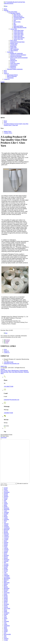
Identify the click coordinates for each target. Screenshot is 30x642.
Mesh (14, 24)
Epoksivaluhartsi (23, 370)
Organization (10, 77)
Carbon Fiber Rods (18, 31)
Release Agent (14, 43)
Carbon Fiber (13, 29)
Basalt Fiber (13, 46)
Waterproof (13, 67)
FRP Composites (14, 49)
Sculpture (12, 62)
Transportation (14, 64)
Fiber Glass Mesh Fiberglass (16, 372)
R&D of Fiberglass (12, 76)
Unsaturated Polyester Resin (17, 42)
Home (5, 8)
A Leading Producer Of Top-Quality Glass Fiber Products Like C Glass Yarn (16, 124)
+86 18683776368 (8, 362)
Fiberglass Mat (4, 372)
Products (6, 10)
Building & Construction (16, 53)
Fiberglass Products (15, 13)
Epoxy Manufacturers (13, 370)
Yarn (14, 20)
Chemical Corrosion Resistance (18, 54)
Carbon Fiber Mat (17, 36)
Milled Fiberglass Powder (19, 27)
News (5, 70)
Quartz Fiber (13, 47)
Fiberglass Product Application (15, 69)
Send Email (3, 437)
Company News (8, 133)
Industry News (7, 131)
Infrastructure (13, 60)
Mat (14, 23)
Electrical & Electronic (16, 56)
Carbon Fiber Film (18, 39)
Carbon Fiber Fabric (18, 30)
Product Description (12, 11)
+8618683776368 (8, 412)
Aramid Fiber (13, 44)
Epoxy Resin (13, 40)
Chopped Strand (17, 19)
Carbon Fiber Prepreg (18, 37)
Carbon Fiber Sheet (18, 33)
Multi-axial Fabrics (18, 26)
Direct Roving (17, 14)
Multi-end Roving (17, 16)
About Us (6, 73)
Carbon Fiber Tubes (18, 34)
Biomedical (13, 66)
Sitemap (3, 369)
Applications (10, 52)
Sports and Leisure (15, 63)
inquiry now (4, 366)
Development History (12, 75)
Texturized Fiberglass (18, 17)
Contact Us (7, 79)
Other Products (14, 50)
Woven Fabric (17, 21)
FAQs (5, 72)
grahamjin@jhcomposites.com (11, 363)
